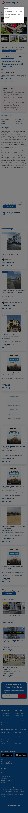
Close (21, 21)
